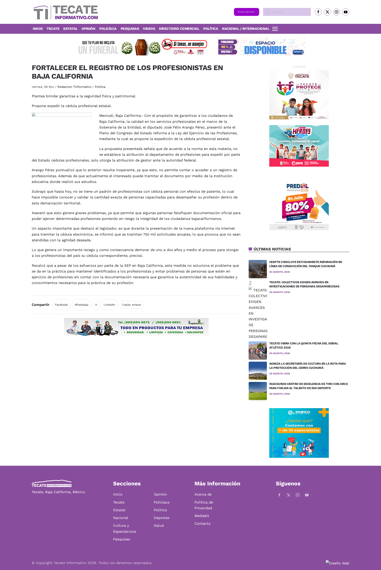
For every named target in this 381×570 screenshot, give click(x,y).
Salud (159, 525)
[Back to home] (65, 12)
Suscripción (246, 12)
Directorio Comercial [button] (179, 29)
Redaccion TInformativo (74, 87)
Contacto (202, 523)
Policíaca (108, 29)
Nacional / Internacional (245, 29)
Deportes (161, 518)
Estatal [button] (70, 29)
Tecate (53, 29)
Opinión (88, 29)
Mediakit (201, 516)
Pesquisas (130, 29)
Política (210, 29)
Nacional (120, 518)
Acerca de (203, 494)
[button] (275, 29)
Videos (149, 29)
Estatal (119, 510)
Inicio (38, 29)
